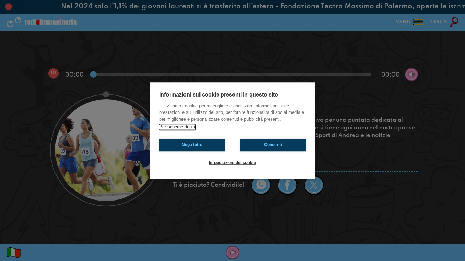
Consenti (273, 144)
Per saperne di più (177, 126)
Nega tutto (192, 144)
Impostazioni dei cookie (232, 162)
